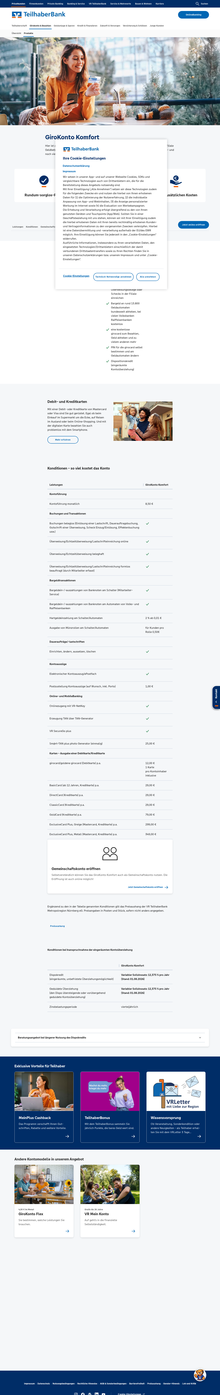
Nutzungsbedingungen (64, 1383)
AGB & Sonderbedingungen (113, 1383)
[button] (110, 1037)
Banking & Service (76, 3)
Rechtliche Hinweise (87, 1383)
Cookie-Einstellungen (76, 276)
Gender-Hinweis (171, 1383)
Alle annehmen (148, 277)
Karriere (160, 3)
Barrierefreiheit (137, 1383)
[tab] (19, 25)
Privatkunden (18, 3)
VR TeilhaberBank (97, 3)
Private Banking (55, 3)
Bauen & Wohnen (143, 3)
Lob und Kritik (189, 1383)
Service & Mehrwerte (120, 3)
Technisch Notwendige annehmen (113, 277)
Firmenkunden (36, 3)
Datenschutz (43, 1383)
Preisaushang (154, 1383)
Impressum (29, 1383)
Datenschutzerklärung (76, 166)
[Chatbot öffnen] (200, 1375)
